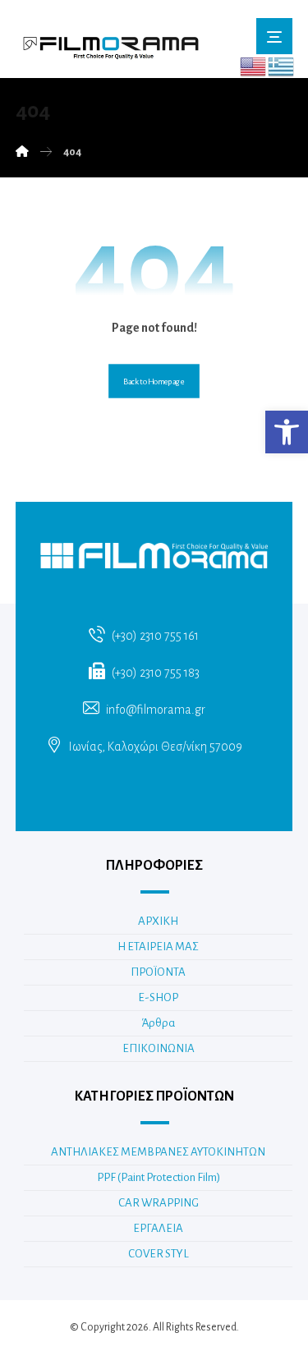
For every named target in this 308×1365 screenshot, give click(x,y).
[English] (254, 65)
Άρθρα (158, 1023)
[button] (286, 432)
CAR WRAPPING (158, 1203)
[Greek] (282, 65)
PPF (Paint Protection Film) (158, 1177)
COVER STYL (158, 1254)
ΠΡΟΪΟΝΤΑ (158, 972)
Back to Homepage (154, 380)
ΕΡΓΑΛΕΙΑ (158, 1228)
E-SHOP (158, 997)
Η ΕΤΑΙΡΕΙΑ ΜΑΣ (158, 946)
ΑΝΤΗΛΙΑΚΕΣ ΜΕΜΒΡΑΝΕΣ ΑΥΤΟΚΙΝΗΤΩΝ (158, 1152)
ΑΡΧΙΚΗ (158, 921)
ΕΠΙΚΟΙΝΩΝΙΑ (158, 1048)
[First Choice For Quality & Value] (110, 43)
